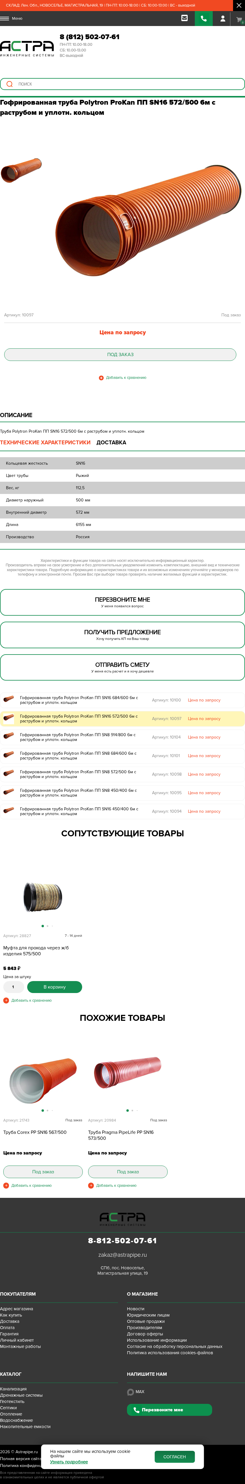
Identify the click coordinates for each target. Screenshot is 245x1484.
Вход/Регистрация (223, 18)
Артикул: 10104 (166, 737)
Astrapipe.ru (27, 1451)
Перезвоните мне (162, 1410)
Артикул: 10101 (166, 755)
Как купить (11, 1315)
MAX (140, 1391)
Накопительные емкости (25, 1426)
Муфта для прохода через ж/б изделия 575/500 (36, 951)
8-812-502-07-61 (122, 1241)
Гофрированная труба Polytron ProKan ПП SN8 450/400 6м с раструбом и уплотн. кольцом (78, 793)
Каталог (11, 1374)
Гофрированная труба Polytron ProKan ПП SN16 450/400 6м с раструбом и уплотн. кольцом (79, 811)
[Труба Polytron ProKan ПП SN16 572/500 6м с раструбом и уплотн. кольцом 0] (148, 220)
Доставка (9, 1321)
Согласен (174, 1456)
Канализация (13, 1389)
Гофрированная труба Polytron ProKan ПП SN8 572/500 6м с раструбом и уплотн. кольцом (78, 774)
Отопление (11, 1414)
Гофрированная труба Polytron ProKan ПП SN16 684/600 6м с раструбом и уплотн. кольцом (79, 700)
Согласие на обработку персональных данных (174, 1346)
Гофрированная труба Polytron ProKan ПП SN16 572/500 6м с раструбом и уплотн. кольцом (79, 719)
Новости (135, 1308)
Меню (17, 18)
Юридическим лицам (148, 1315)
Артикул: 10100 (166, 700)
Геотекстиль (12, 1401)
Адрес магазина (16, 1308)
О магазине (142, 1294)
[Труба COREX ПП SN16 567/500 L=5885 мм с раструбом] (42, 1081)
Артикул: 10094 (167, 811)
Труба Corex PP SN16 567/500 (35, 1132)
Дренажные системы (21, 1395)
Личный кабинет (17, 1340)
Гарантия (9, 1334)
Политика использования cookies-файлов (170, 1352)
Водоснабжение (16, 1420)
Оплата (7, 1327)
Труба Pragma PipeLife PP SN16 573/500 (121, 1135)
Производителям (144, 1327)
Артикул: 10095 (167, 792)
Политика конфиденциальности (31, 1465)
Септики (8, 1407)
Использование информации (157, 1340)
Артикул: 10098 (167, 774)
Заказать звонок (204, 18)
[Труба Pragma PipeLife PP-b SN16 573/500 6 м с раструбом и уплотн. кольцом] (127, 1081)
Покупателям (18, 1294)
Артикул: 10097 (166, 718)
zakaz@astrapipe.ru (122, 1255)
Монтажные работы (20, 1346)
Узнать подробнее (69, 1462)
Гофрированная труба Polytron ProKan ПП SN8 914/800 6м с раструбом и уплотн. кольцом (78, 737)
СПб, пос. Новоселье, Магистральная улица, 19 (122, 1270)
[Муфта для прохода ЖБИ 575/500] (42, 897)
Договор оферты (145, 1334)
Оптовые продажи (146, 1321)
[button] (76, 900)
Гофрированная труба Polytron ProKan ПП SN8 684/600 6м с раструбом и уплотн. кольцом (78, 756)
